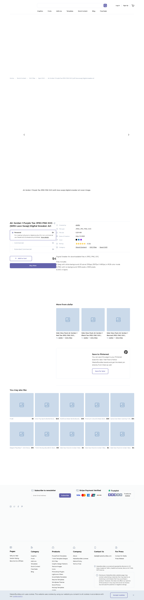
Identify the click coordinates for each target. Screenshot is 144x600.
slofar (78, 225)
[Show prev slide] (24, 135)
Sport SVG (103, 247)
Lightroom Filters (57, 574)
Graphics (40, 11)
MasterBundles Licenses (80, 558)
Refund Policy (77, 561)
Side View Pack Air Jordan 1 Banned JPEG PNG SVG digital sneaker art (117, 334)
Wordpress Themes (58, 582)
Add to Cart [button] (22, 258)
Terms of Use (77, 564)
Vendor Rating (14, 558)
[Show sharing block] (54, 223)
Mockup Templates (58, 587)
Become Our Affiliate (16, 561)
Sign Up (125, 5)
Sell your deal (14, 556)
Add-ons (59, 11)
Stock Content (82, 11)
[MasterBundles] (17, 6)
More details (45, 237)
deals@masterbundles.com (103, 556)
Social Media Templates (59, 577)
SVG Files (93, 247)
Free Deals (103, 11)
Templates (70, 11)
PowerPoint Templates (59, 556)
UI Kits (54, 590)
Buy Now (33, 266)
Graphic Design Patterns (59, 564)
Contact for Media (121, 556)
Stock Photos (56, 585)
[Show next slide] (128, 135)
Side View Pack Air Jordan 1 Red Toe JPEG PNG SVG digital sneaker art (66, 334)
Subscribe (65, 495)
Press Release (119, 558)
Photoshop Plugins (58, 572)
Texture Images (57, 566)
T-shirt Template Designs (60, 558)
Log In (118, 5)
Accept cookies (119, 595)
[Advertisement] (72, 30)
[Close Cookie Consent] (133, 595)
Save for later (100, 371)
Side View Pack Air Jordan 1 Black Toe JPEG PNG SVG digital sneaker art (92, 334)
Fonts (49, 11)
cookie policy (17, 596)
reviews (127, 495)
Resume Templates (58, 579)
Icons (53, 569)
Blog (93, 11)
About (75, 556)
